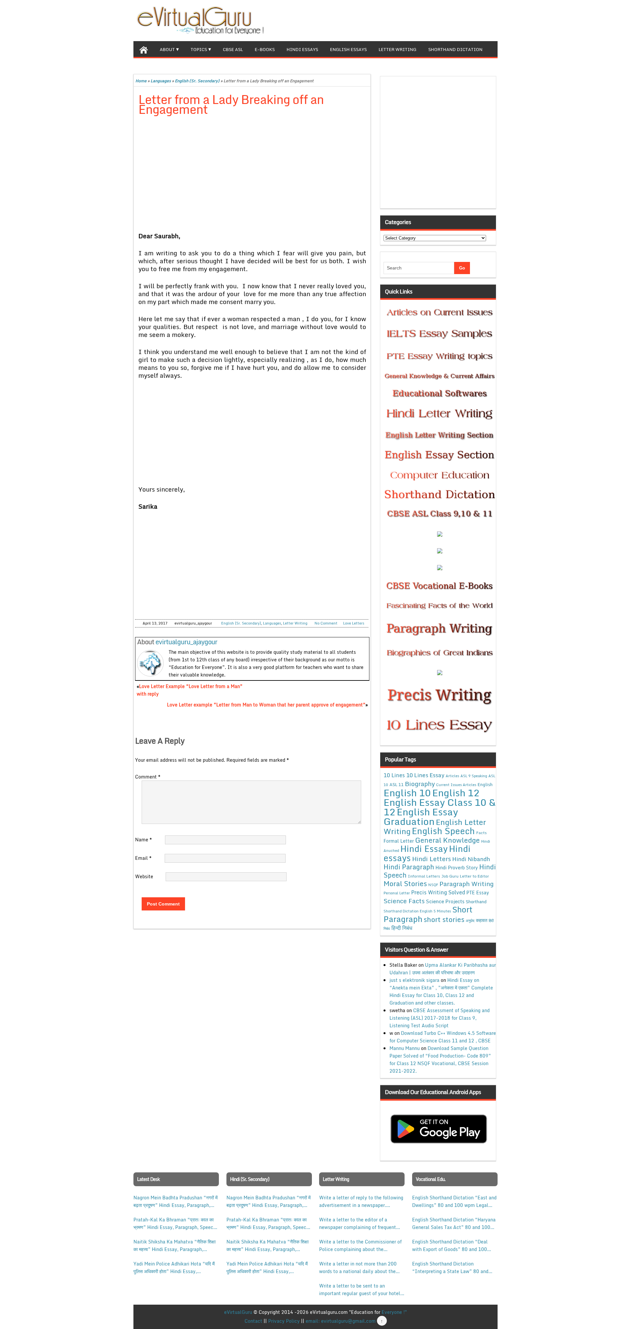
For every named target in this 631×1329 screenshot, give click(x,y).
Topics (199, 49)
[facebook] (461, 19)
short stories (444, 919)
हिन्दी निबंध (401, 928)
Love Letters (353, 623)
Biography (420, 784)
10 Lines (394, 775)
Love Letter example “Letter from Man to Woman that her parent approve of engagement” (266, 704)
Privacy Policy (284, 1321)
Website (144, 876)
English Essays (348, 49)
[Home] (143, 49)
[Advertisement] (252, 170)
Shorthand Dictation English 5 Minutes (417, 911)
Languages (161, 81)
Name (143, 839)
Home (141, 81)
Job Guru (449, 876)
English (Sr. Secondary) (197, 81)
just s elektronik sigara (414, 980)
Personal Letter (397, 893)
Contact (253, 1321)
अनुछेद (470, 920)
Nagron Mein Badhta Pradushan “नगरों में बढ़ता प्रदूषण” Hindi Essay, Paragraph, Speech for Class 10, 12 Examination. (175, 1201)
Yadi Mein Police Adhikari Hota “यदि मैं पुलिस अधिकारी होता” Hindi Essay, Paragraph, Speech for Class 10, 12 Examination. (174, 1267)
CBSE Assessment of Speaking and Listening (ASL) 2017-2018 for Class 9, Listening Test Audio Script (439, 1018)
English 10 (407, 792)
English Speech (443, 831)
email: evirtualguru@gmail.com (341, 1321)
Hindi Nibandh (471, 858)
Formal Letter (399, 841)
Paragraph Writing (466, 884)
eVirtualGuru (238, 1312)
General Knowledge (447, 840)
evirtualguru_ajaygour (186, 641)
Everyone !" (394, 1312)
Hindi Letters (431, 859)
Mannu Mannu (404, 1048)
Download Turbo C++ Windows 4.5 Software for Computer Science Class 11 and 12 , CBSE (442, 1036)
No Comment (326, 623)
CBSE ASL (233, 49)
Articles (452, 776)
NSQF (433, 885)
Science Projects (445, 901)
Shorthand (476, 901)
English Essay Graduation (421, 816)
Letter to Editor (474, 876)
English (485, 784)
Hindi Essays (302, 49)
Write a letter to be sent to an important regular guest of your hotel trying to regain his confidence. (359, 1289)
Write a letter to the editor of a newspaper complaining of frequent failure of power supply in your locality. (357, 1223)
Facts (481, 832)
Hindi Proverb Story (456, 867)
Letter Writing (397, 49)
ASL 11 (396, 784)
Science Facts (404, 901)
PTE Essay (477, 892)
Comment (147, 776)
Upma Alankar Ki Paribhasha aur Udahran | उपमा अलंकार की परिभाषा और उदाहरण (442, 968)
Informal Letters (424, 876)
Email (143, 858)
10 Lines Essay (425, 775)
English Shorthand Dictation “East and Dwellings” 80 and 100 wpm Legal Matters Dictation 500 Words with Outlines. (454, 1201)
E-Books (265, 49)
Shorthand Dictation (455, 49)
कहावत (481, 920)
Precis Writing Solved (438, 892)
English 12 (455, 793)
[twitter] (471, 19)
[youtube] (492, 19)
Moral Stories (405, 883)
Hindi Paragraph (409, 866)
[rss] (482, 19)
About (167, 49)
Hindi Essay (424, 849)
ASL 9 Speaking (473, 776)
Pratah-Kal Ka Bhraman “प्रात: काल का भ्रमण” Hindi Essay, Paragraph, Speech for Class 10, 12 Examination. (174, 1223)
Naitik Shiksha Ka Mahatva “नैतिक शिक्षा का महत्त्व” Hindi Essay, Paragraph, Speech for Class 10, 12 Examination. (174, 1245)
